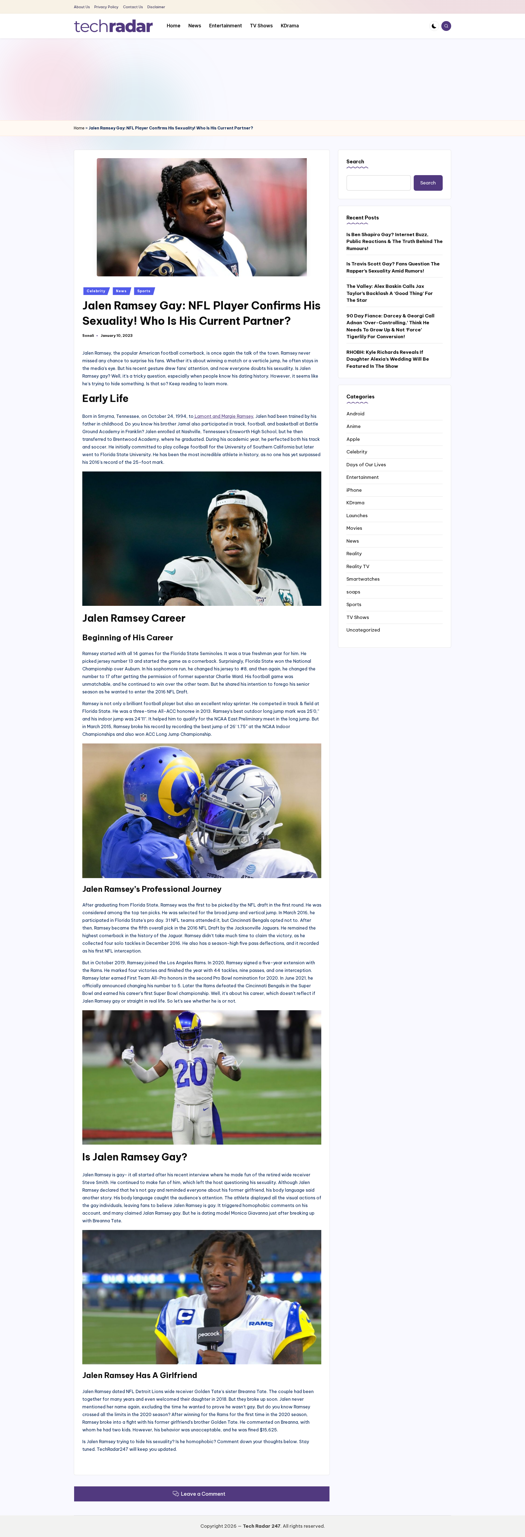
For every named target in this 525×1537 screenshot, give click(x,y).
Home (79, 128)
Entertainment (362, 477)
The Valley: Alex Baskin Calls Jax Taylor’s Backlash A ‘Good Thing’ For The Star (389, 293)
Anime (353, 426)
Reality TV (357, 566)
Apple (353, 439)
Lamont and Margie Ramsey (223, 416)
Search (355, 161)
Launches (357, 515)
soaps (353, 592)
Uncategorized (363, 630)
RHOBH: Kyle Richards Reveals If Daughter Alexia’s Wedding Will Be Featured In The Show (387, 359)
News (121, 291)
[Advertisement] (262, 79)
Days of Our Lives (366, 464)
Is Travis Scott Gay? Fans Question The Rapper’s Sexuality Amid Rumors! (393, 267)
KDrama (355, 502)
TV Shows (357, 617)
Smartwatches (363, 579)
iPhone (354, 490)
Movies (354, 528)
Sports (143, 291)
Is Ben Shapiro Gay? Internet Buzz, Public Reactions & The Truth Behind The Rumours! (394, 241)
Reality (354, 553)
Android (355, 413)
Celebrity (96, 291)
